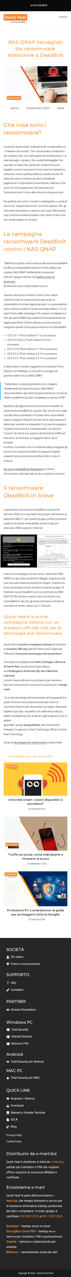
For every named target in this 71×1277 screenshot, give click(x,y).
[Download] (14, 1105)
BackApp (12, 1226)
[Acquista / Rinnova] (20, 1098)
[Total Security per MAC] (23, 1078)
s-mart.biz (56, 1162)
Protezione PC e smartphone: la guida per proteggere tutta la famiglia (35, 912)
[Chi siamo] (14, 957)
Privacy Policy (14, 1135)
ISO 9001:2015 (29, 1216)
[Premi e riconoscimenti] (23, 964)
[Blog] (11, 1126)
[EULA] (12, 1119)
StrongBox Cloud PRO (21, 1231)
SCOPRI (38, 5)
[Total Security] (17, 1029)
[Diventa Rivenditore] (21, 1009)
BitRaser (12, 1252)
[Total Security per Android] (25, 1061)
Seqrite (11, 1241)
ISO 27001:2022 (52, 1216)
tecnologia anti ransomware (30, 742)
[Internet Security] (19, 1036)
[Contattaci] (14, 990)
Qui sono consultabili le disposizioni (24, 469)
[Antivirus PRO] (17, 1043)
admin (15, 108)
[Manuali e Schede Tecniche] (25, 1112)
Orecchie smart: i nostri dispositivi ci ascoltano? (35, 801)
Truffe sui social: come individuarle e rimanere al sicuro (35, 856)
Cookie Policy (13, 1141)
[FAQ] (11, 983)
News (61, 108)
